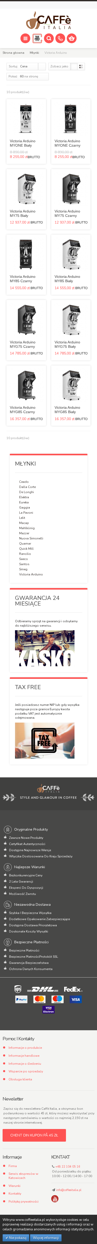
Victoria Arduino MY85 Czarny (22, 278)
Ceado (24, 482)
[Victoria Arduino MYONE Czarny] (71, 118)
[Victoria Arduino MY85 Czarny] (26, 254)
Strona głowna (13, 53)
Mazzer (24, 533)
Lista (81, 66)
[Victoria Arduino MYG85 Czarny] (26, 385)
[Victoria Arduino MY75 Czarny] (71, 188)
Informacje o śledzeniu (25, 1064)
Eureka (24, 502)
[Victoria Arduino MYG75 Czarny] (26, 319)
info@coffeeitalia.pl (68, 1190)
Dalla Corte (27, 487)
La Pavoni (26, 513)
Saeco (23, 559)
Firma (13, 1166)
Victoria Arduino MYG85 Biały (67, 409)
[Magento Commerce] (48, 20)
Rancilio (25, 554)
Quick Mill (26, 549)
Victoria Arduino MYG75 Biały (67, 344)
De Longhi (26, 492)
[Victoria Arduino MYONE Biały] (26, 118)
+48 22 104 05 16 (67, 1167)
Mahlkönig (27, 528)
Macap (24, 523)
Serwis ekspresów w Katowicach (23, 1176)
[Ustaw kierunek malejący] (42, 66)
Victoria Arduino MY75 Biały (22, 213)
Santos (24, 564)
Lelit (22, 518)
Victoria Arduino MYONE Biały (22, 143)
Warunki (14, 1186)
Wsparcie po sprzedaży (26, 1071)
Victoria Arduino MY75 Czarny (67, 213)
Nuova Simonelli (31, 538)
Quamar (25, 543)
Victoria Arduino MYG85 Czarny (22, 409)
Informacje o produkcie (25, 1048)
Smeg (23, 569)
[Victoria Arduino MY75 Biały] (26, 188)
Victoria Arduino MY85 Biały (67, 278)
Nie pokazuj (17, 1238)
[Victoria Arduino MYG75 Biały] (71, 319)
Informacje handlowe (24, 1056)
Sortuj (13, 66)
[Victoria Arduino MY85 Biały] (71, 254)
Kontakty (15, 1194)
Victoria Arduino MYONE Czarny (67, 143)
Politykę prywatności (24, 1201)
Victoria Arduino (31, 574)
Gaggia (24, 507)
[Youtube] (54, 1198)
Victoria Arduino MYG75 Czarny (22, 344)
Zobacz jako (59, 66)
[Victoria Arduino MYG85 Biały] (71, 385)
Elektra (24, 497)
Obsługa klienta (20, 1079)
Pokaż (13, 76)
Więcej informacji (46, 1238)
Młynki (34, 53)
